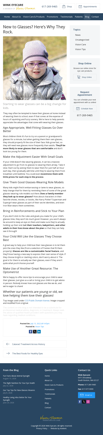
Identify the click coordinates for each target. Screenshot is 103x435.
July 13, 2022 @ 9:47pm (40, 323)
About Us (16, 16)
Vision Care (80, 44)
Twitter (84, 401)
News (78, 35)
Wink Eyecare (51, 426)
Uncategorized (82, 39)
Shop (69, 6)
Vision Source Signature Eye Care (51, 418)
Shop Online (86, 77)
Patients (79, 16)
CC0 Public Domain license (37, 300)
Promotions (52, 16)
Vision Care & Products (34, 16)
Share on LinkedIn (39, 331)
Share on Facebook (30, 331)
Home (7, 16)
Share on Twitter (35, 331)
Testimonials (66, 16)
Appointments (90, 6)
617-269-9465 (49, 6)
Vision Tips (39, 326)
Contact (95, 16)
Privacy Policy (41, 428)
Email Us (88, 395)
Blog (87, 16)
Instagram (88, 401)
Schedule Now (87, 108)
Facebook (80, 401)
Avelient (63, 428)
